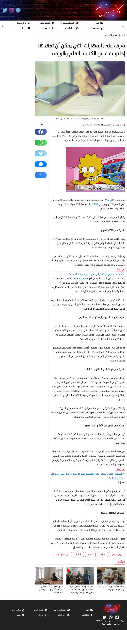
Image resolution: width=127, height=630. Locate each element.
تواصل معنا (106, 624)
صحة (24, 28)
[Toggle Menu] (123, 26)
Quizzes (95, 28)
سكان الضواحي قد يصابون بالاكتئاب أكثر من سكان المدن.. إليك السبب (50, 589)
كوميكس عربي (68, 23)
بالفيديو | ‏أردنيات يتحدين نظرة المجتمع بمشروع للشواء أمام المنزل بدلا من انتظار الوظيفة (87, 476)
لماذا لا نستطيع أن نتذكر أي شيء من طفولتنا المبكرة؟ (96, 274)
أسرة (90, 554)
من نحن (116, 624)
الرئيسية (122, 35)
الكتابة (95, 204)
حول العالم (69, 28)
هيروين (109, 200)
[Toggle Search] (3, 25)
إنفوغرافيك (45, 23)
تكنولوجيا (46, 28)
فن (97, 23)
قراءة (81, 278)
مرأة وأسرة (21, 23)
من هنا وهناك (62, 554)
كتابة (78, 554)
